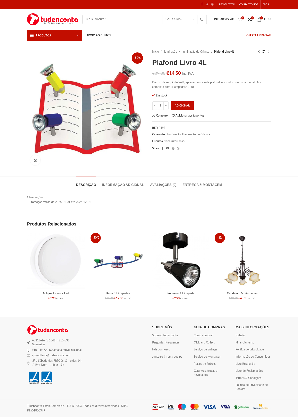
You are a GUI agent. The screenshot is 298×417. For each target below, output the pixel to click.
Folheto (240, 335)
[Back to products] (263, 51)
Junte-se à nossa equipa (167, 356)
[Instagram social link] (207, 4)
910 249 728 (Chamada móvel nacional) (57, 350)
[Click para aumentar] (35, 160)
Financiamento (245, 342)
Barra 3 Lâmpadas (118, 293)
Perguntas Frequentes (165, 342)
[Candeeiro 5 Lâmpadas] (242, 260)
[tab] (86, 183)
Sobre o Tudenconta (165, 335)
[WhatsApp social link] (178, 148)
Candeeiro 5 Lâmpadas (242, 293)
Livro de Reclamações (249, 370)
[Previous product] (258, 51)
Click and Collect (204, 342)
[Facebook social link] (202, 4)
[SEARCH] (202, 19)
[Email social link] (167, 148)
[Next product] (268, 51)
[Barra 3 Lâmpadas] (118, 260)
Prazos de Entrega (205, 364)
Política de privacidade (250, 349)
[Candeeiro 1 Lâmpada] (180, 260)
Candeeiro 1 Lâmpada (180, 293)
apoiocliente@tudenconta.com (51, 355)
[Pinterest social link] (212, 4)
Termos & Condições (248, 378)
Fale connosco (161, 349)
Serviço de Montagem (207, 356)
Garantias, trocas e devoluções (205, 372)
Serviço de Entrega (205, 349)
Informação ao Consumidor (253, 356)
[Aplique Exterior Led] (56, 260)
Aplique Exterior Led (56, 293)
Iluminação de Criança (196, 51)
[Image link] (47, 329)
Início (155, 51)
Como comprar (203, 335)
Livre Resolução (245, 364)
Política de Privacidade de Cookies (252, 387)
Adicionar (182, 105)
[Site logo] (52, 19)
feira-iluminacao (174, 141)
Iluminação (170, 51)
